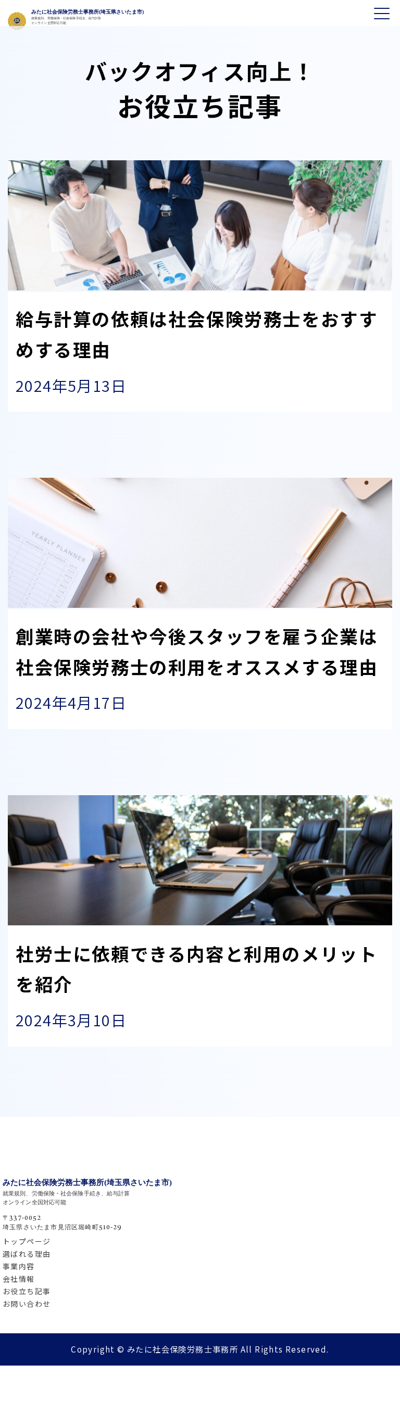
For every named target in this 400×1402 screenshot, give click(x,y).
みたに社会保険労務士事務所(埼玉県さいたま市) (87, 12)
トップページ (27, 1241)
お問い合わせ (27, 1303)
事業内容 (19, 1266)
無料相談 (348, 1338)
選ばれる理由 (27, 1253)
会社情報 (19, 1278)
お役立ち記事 (27, 1291)
